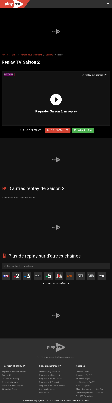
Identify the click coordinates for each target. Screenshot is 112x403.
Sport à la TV (44, 393)
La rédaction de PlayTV (85, 382)
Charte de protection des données (89, 389)
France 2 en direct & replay (12, 386)
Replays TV (6, 375)
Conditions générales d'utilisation (89, 393)
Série (14, 55)
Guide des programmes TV (50, 372)
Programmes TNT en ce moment (52, 386)
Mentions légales (83, 386)
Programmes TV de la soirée (50, 379)
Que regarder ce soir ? (47, 389)
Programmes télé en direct (49, 375)
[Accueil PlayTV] (56, 348)
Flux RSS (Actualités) (84, 396)
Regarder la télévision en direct (14, 372)
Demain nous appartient (31, 55)
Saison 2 (49, 55)
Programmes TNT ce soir (49, 382)
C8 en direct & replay (10, 389)
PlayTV (5, 55)
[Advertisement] (56, 31)
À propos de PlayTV (84, 375)
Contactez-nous (82, 372)
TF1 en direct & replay (10, 379)
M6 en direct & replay (10, 382)
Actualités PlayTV (83, 379)
